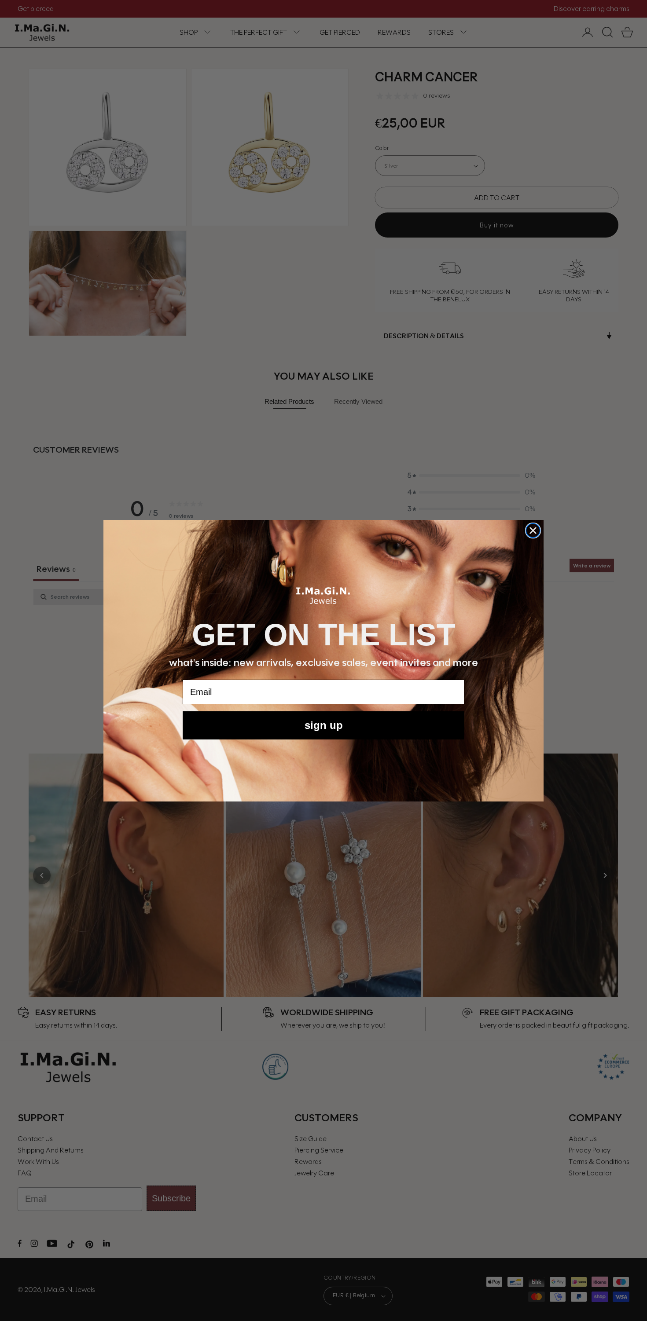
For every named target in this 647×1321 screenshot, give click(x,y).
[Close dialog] (533, 530)
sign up (324, 725)
